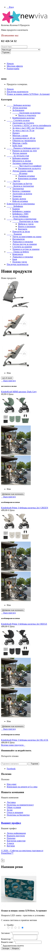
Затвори (5, 948)
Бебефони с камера (21, 211)
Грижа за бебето (18, 252)
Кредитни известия (16, 841)
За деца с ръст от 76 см (23, 130)
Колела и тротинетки (20, 186)
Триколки (17, 196)
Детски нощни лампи (22, 171)
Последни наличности (17, 264)
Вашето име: (8, 942)
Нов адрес (11, 784)
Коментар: (7, 939)
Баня (14, 259)
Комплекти (17, 254)
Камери (16, 209)
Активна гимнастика (22, 163)
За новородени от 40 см (23, 138)
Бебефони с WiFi (20, 214)
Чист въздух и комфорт (26, 166)
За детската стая (18, 156)
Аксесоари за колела (22, 193)
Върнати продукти (16, 836)
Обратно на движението (24, 140)
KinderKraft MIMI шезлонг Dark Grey (19, 391)
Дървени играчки (26, 176)
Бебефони (15, 206)
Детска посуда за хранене (24, 244)
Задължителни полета (12, 945)
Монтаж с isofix (19, 143)
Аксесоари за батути (22, 183)
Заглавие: (6, 933)
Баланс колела (19, 198)
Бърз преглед (8, 381)
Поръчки (11, 838)
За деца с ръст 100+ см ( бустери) (28, 128)
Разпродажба (13, 68)
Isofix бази (17, 145)
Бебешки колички (19, 105)
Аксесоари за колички (26, 113)
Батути (13, 181)
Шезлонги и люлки (21, 161)
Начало (10, 63)
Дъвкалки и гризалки (22, 241)
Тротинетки (18, 188)
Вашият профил (11, 822)
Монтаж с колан (20, 135)
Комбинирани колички (23, 118)
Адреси (10, 843)
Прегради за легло (21, 231)
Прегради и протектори (21, 219)
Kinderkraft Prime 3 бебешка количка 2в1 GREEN (24, 508)
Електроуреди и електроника (21, 204)
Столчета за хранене (22, 246)
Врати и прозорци (27, 226)
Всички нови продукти (13, 745)
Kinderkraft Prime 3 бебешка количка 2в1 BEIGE (24, 624)
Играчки (19, 173)
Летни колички (19, 108)
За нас (10, 810)
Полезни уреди (19, 262)
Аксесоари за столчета (23, 123)
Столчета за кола (18, 120)
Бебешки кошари (20, 158)
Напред (16, 133)
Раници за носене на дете (24, 150)
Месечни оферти (15, 66)
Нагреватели (18, 239)
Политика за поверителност (20, 805)
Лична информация (16, 833)
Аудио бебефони (20, 216)
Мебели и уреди (26, 224)
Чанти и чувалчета (27, 115)
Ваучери (11, 846)
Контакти (22, 229)
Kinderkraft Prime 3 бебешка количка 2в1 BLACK (24, 740)
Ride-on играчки (20, 201)
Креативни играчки (27, 178)
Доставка (11, 802)
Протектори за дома (25, 221)
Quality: (10, 925)
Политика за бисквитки (18, 815)
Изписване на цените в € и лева (22, 787)
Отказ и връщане (15, 812)
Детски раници (19, 153)
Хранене (14, 234)
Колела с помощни (21, 191)
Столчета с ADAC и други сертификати (31, 125)
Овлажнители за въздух (29, 168)
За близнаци (18, 110)
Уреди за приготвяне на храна (26, 236)
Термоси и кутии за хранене (25, 249)
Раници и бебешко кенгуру (23, 148)
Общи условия (14, 807)
